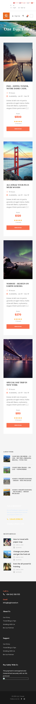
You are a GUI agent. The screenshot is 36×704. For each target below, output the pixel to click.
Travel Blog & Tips (9, 621)
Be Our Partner (8, 628)
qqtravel (19, 547)
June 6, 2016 (19, 545)
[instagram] (13, 5)
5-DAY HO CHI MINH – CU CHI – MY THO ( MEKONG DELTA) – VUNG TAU (21, 458)
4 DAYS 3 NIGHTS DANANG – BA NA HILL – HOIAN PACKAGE (22, 491)
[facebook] (10, 5)
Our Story (6, 617)
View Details (18, 129)
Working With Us (9, 624)
